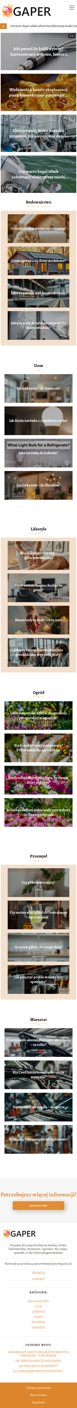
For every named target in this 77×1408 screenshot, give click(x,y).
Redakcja (38, 1273)
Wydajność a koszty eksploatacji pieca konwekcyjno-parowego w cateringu (38, 92)
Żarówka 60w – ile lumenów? (38, 485)
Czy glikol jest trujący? (38, 882)
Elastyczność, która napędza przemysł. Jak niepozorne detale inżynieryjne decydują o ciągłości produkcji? (38, 133)
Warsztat (38, 1019)
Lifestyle (39, 529)
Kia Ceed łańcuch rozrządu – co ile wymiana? (38, 1074)
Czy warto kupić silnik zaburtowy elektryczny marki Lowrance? (38, 174)
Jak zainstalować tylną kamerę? (38, 1361)
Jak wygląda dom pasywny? (38, 1366)
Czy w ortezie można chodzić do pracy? (38, 587)
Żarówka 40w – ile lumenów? (38, 388)
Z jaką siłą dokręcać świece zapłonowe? (38, 1139)
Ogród (38, 692)
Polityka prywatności (38, 1388)
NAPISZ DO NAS (38, 1205)
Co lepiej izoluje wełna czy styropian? (38, 228)
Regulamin (38, 1402)
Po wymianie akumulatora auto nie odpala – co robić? (38, 1042)
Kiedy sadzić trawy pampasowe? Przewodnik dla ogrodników (38, 748)
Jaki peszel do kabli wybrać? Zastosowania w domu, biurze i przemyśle (38, 51)
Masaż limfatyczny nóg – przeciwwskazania (38, 555)
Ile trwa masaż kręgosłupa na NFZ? (38, 1371)
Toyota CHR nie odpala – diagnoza (38, 1107)
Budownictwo (38, 202)
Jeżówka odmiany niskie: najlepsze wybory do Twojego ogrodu (38, 812)
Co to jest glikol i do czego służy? (38, 947)
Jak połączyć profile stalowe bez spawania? (38, 979)
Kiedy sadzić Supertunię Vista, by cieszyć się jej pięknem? (38, 780)
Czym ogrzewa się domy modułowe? (38, 261)
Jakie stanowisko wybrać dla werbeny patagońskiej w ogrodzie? (38, 715)
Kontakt (38, 1279)
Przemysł (38, 856)
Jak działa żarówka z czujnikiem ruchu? (38, 420)
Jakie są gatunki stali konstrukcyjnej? (38, 293)
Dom (38, 365)
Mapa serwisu (38, 1395)
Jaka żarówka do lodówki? (38, 453)
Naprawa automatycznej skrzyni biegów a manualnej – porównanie (38, 1354)
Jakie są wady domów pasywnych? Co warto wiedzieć (38, 325)
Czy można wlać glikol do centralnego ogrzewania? (38, 915)
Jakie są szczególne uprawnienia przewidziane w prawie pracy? (38, 652)
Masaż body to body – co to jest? (38, 620)
